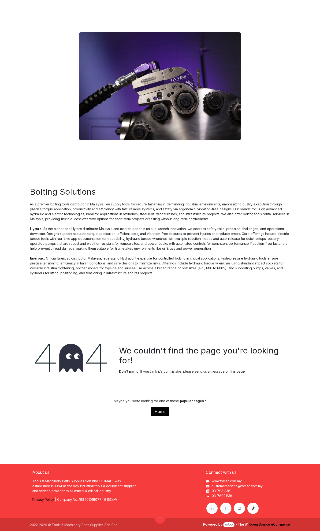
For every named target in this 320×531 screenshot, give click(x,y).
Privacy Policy (43, 499)
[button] (160, 518)
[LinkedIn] (212, 508)
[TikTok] (253, 508)
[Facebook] (225, 508)
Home (160, 411)
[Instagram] (239, 508)
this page (238, 371)
